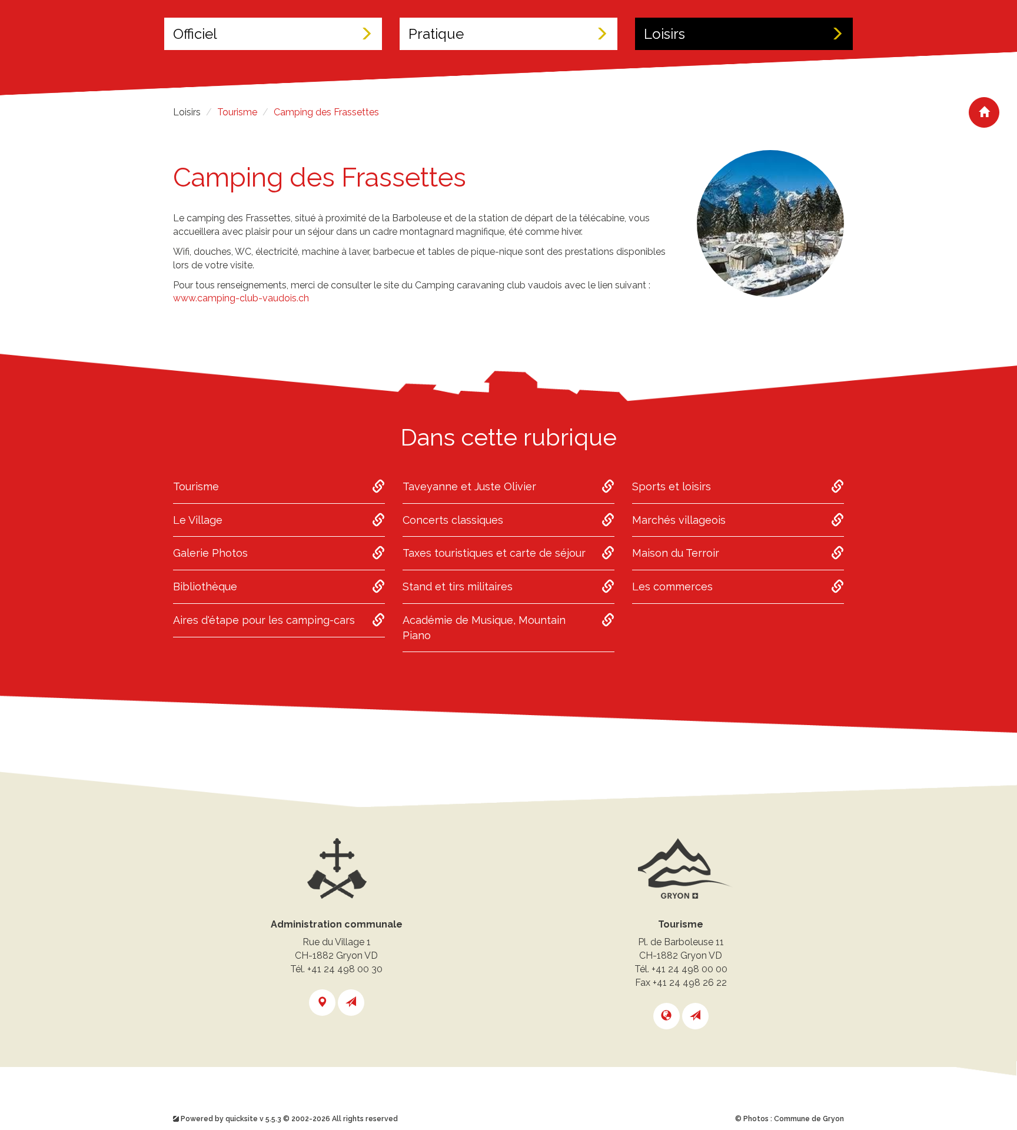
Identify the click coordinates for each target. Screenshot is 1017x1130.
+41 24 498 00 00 (689, 969)
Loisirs (664, 33)
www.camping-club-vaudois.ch (242, 298)
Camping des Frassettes (326, 112)
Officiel (195, 33)
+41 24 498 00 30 (345, 969)
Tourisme (237, 112)
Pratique (436, 33)
